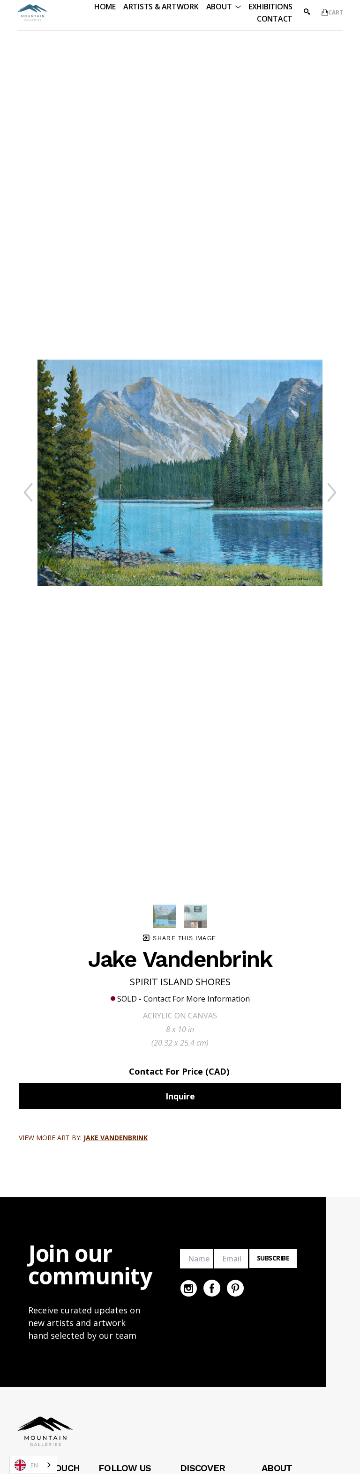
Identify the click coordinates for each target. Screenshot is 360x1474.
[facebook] (211, 1288)
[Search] (307, 11)
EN (34, 1465)
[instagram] (188, 1288)
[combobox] (33, 1465)
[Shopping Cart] (325, 12)
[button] (223, 6)
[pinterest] (235, 1288)
